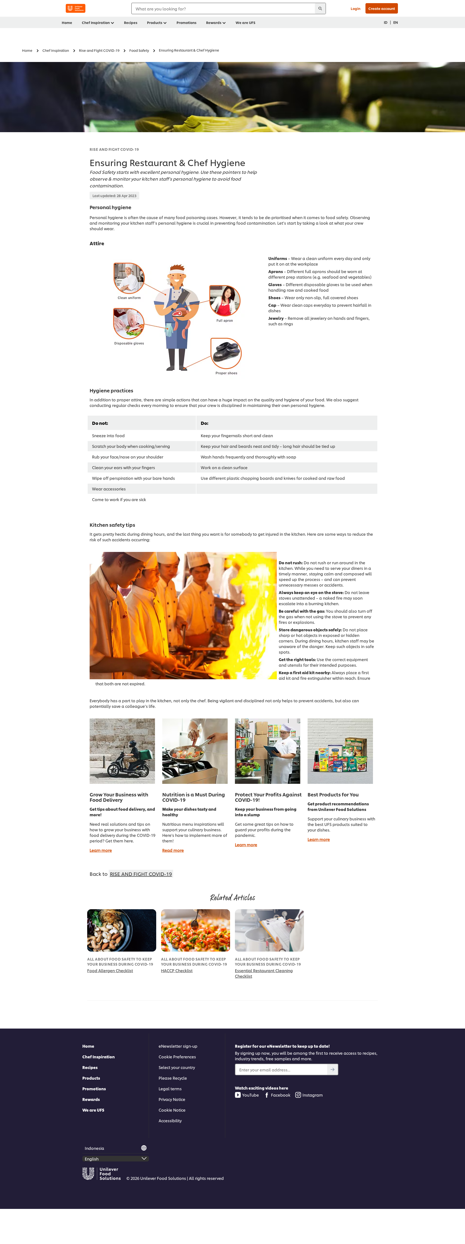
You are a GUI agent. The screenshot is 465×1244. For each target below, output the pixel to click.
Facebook (280, 1095)
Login (355, 8)
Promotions (94, 1088)
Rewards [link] (213, 22)
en (395, 22)
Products (91, 1078)
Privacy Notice (172, 1099)
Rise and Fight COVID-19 (114, 149)
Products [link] (154, 22)
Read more (173, 850)
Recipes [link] (130, 22)
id (386, 22)
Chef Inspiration (98, 1056)
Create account (381, 8)
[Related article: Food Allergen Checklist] (121, 930)
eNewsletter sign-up (178, 1046)
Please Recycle (173, 1078)
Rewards (91, 1099)
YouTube (250, 1095)
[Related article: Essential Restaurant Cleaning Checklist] (269, 930)
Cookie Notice (172, 1110)
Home (88, 1046)
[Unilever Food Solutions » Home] (76, 8)
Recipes (90, 1067)
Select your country (177, 1067)
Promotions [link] (186, 22)
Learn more (101, 850)
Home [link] (67, 22)
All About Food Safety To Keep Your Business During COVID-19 (120, 961)
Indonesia (94, 1148)
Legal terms (170, 1088)
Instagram (312, 1095)
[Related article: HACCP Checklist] (195, 930)
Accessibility (170, 1120)
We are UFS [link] (245, 22)
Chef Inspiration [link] (96, 22)
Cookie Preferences (177, 1056)
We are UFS (93, 1110)
